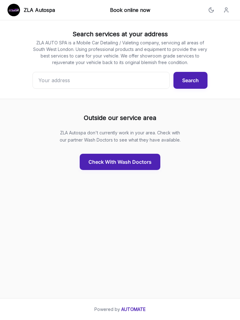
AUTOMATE (133, 309)
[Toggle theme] (211, 10)
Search (190, 80)
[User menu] (226, 10)
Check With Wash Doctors (120, 162)
